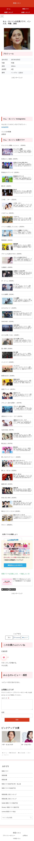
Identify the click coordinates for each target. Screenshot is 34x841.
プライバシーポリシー (9, 835)
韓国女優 (13, 589)
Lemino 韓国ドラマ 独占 (9, 811)
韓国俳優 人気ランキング (9, 794)
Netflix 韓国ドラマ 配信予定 (10, 803)
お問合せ (25, 835)
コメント (5, 698)
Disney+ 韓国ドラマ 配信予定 (10, 807)
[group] (11, 739)
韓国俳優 (4, 775)
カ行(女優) (5, 589)
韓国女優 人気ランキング (9, 798)
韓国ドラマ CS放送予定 (9, 788)
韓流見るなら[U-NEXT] (15, 565)
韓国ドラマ (5, 771)
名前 (2, 712)
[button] (29, 740)
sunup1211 (4, 127)
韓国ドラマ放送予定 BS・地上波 (11, 784)
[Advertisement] (17, 98)
